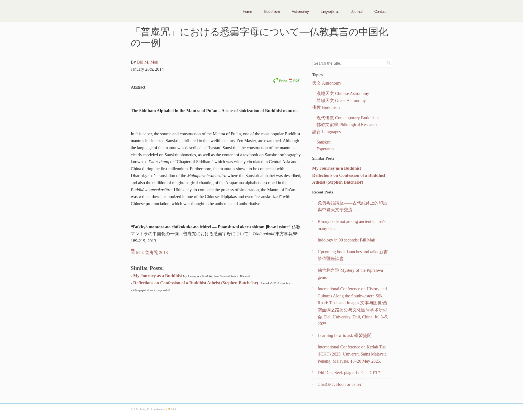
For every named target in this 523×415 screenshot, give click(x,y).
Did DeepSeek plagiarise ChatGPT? (349, 372)
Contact (380, 11)
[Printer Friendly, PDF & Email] (286, 80)
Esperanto (325, 149)
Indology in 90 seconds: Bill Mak (346, 240)
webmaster (160, 409)
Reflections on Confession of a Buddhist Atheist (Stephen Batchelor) (195, 282)
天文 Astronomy (326, 83)
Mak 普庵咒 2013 (152, 252)
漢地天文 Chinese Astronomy (343, 93)
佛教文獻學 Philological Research (347, 124)
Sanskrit (323, 142)
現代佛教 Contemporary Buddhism (348, 117)
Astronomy (300, 11)
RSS (173, 409)
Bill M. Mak (147, 62)
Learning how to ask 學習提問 (345, 335)
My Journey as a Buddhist (157, 275)
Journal (356, 11)
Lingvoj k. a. (330, 11)
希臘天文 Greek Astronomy (341, 100)
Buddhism (272, 11)
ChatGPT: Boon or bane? (339, 384)
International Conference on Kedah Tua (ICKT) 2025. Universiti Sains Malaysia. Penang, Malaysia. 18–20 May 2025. (353, 354)
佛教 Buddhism (326, 107)
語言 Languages (326, 131)
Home (247, 11)
